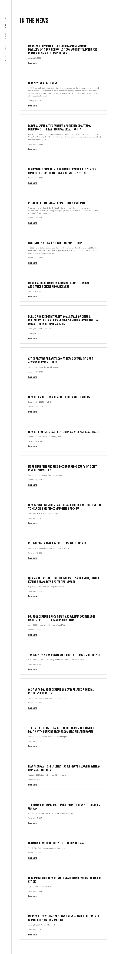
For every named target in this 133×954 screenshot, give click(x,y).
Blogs (31, 39)
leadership (6, 37)
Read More (32, 63)
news (6, 25)
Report (32, 236)
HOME (6, 17)
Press (31, 310)
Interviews (33, 425)
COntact (6, 59)
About (6, 48)
